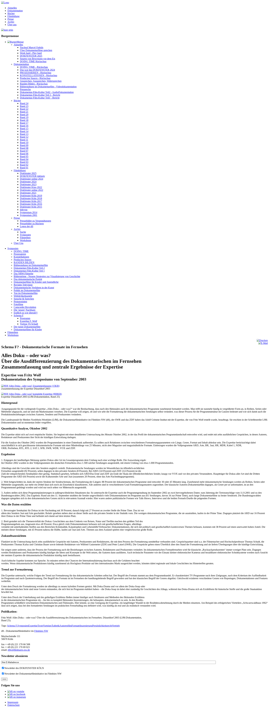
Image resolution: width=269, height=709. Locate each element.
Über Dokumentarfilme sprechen (36, 50)
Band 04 (24, 159)
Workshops (25, 240)
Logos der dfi (26, 226)
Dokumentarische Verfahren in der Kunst (34, 287)
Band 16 (24, 125)
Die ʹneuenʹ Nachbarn (24, 310)
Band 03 (24, 162)
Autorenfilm (66, 625)
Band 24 (24, 103)
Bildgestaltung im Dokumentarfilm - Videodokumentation (48, 86)
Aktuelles (12, 8)
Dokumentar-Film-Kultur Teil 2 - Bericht (40, 95)
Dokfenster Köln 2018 (31, 198)
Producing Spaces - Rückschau (35, 78)
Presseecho (25, 89)
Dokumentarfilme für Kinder (28, 329)
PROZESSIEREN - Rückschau (35, 72)
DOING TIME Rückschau (33, 61)
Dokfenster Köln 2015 (31, 206)
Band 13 (24, 134)
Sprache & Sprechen (24, 298)
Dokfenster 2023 (28, 184)
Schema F (19, 315)
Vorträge (47, 625)
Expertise (33, 625)
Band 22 (24, 109)
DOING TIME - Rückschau (34, 67)
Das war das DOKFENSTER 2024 (37, 69)
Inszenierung (86, 625)
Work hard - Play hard (31, 53)
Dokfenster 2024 (28, 181)
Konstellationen (21, 256)
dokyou (23, 209)
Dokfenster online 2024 (31, 179)
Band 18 (24, 120)
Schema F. (12, 625)
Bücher (11, 13)
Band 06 (24, 153)
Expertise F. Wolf (28, 321)
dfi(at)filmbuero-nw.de (19, 650)
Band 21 (24, 111)
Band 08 (24, 148)
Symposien (25, 234)
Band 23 (24, 106)
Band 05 (24, 156)
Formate (76, 625)
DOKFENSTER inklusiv (32, 176)
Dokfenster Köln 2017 (31, 201)
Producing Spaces (22, 259)
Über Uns (18, 243)
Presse (10, 19)
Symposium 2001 (28, 215)
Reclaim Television (23, 284)
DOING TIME (21, 251)
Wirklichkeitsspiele (23, 296)
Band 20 (24, 114)
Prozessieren (20, 254)
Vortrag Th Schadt (29, 324)
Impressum (12, 702)
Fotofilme (18, 304)
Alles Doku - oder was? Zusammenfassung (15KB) (33, 386)
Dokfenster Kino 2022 (31, 187)
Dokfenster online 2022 (31, 190)
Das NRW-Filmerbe (23, 273)
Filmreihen (25, 237)
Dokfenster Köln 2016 (31, 204)
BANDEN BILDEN (24, 262)
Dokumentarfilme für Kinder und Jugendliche (36, 282)
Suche (23, 232)
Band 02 (24, 165)
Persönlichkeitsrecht (102, 625)
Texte (40, 625)
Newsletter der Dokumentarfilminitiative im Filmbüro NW (32, 673)
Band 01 (24, 167)
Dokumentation (15, 10)
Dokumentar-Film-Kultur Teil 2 (29, 268)
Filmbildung (13, 16)
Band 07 (24, 151)
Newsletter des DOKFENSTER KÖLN (24, 668)
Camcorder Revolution (25, 307)
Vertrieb (116, 625)
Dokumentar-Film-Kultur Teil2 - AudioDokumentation (47, 92)
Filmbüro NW (41, 631)
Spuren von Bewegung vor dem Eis (37, 58)
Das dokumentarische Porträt (28, 279)
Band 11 (24, 139)
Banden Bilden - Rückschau (34, 83)
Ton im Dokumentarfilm (26, 293)
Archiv (10, 22)
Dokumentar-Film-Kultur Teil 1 (29, 270)
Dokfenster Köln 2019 (31, 195)
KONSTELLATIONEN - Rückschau (38, 75)
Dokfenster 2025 (28, 173)
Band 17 (24, 123)
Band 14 (24, 131)
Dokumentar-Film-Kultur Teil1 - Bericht (39, 97)
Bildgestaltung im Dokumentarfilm (31, 265)
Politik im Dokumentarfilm (27, 290)
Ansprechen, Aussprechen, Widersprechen (40, 81)
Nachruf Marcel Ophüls (31, 47)
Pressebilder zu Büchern (32, 223)
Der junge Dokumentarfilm (27, 326)
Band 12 (24, 137)
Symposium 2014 (28, 212)
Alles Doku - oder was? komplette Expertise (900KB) (35, 394)
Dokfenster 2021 (28, 192)
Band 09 (24, 145)
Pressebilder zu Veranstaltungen (35, 220)
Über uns (12, 24)
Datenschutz (13, 705)
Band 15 (24, 128)
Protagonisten (20, 301)
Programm (25, 318)
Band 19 (24, 117)
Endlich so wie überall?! (26, 312)
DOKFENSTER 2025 (31, 56)
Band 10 (24, 142)
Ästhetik (55, 625)
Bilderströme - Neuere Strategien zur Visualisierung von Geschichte (47, 276)
